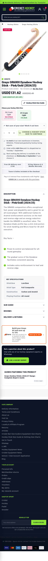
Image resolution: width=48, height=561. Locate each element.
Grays (7, 79)
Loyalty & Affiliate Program (13, 424)
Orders (4, 475)
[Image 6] (28, 73)
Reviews (7, 311)
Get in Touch (7, 440)
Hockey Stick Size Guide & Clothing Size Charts (21, 437)
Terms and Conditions (11, 412)
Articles (5, 431)
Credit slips (6, 478)
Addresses (6, 482)
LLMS (4, 446)
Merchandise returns (10, 472)
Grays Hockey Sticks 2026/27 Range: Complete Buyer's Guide (20, 377)
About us (5, 415)
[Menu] (4, 9)
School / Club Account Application (16, 456)
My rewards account (10, 491)
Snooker (5, 510)
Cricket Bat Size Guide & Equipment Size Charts (21, 434)
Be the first (38, 89)
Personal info (7, 469)
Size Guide (8, 305)
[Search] (43, 17)
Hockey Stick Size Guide (35, 103)
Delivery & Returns (13, 317)
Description (10, 194)
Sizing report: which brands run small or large (19, 537)
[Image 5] (26, 73)
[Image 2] (21, 73)
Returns (5, 428)
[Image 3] (23, 73)
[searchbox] (21, 17)
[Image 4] (24, 73)
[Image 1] (19, 74)
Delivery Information (10, 409)
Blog (3, 459)
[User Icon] (39, 9)
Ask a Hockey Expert (18, 360)
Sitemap (5, 443)
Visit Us (5, 418)
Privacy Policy (7, 421)
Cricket (5, 500)
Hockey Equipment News (12, 449)
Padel (4, 506)
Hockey (5, 503)
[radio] (9, 115)
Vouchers (6, 485)
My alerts (5, 488)
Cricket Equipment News (12, 453)
